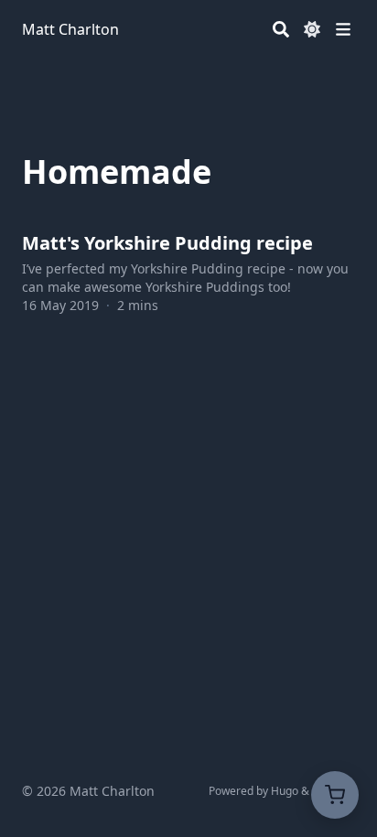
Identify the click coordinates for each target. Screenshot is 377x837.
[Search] (281, 29)
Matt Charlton (70, 29)
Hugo (284, 791)
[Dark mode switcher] (312, 29)
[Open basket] (335, 795)
